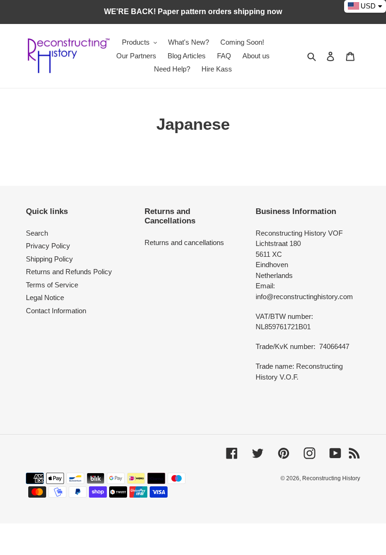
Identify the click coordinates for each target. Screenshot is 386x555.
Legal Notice (45, 297)
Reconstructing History (331, 478)
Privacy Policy (48, 246)
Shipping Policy (49, 259)
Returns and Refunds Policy (69, 272)
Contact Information (56, 311)
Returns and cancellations (184, 242)
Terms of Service (52, 285)
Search (37, 233)
